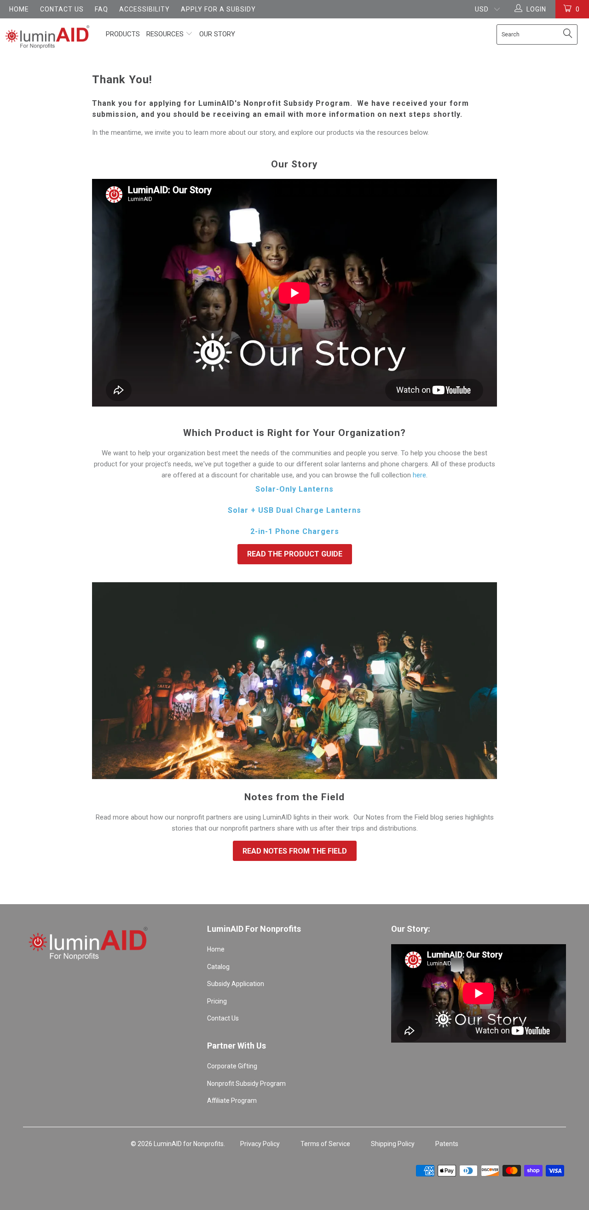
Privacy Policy (260, 1143)
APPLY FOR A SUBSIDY (218, 9)
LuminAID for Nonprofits (189, 1143)
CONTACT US (62, 9)
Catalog (218, 966)
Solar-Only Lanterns (294, 489)
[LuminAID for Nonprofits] (47, 37)
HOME (19, 9)
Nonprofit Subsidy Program (246, 1083)
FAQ (101, 9)
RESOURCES (165, 34)
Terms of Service (325, 1143)
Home (216, 949)
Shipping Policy (393, 1143)
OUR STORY (217, 34)
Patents (446, 1143)
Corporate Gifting (232, 1066)
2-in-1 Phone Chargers (294, 531)
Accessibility (144, 9)
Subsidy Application (235, 983)
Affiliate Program (232, 1100)
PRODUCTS (123, 34)
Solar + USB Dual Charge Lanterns (294, 510)
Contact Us (223, 1018)
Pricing (217, 1001)
